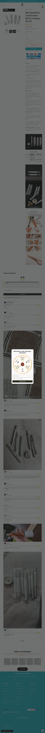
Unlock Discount (22, 381)
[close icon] (32, 350)
